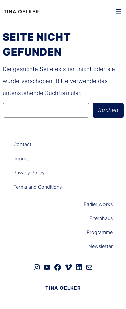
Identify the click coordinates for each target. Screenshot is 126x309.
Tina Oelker (21, 11)
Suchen (108, 110)
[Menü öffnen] (118, 12)
